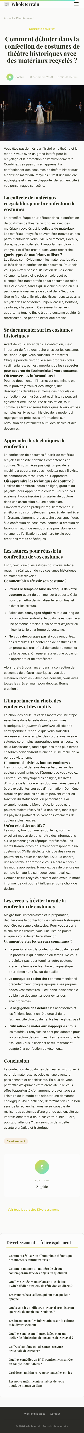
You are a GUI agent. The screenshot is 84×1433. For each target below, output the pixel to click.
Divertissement (25, 18)
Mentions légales (34, 1413)
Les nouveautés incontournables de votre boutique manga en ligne (36, 1383)
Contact (55, 1413)
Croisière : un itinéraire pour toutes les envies (40, 1372)
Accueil (8, 18)
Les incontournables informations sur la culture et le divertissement (41, 1323)
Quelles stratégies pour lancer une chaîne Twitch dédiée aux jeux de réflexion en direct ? (40, 1284)
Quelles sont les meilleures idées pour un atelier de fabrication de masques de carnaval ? (41, 1336)
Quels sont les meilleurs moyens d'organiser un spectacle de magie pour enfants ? (41, 1310)
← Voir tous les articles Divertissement (31, 1209)
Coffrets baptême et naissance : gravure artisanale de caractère (36, 1349)
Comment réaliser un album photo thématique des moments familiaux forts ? (40, 1258)
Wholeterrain (21, 4)
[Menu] (76, 4)
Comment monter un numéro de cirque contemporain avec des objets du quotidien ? (39, 1271)
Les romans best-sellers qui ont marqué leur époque (39, 1297)
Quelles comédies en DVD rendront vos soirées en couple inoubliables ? (41, 1362)
